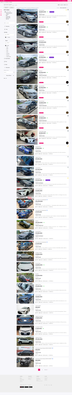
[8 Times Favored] (36, 25)
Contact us (29, 378)
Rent (7, 15)
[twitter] (46, 385)
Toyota (9, 37)
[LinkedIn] (49, 385)
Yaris (7, 47)
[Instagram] (44, 385)
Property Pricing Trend (22, 379)
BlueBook (21, 378)
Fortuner (7, 53)
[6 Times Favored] (36, 55)
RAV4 (7, 48)
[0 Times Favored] (32, 199)
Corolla (7, 45)
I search (7, 14)
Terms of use (46, 379)
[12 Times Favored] (36, 10)
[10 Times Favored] (32, 146)
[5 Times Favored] (36, 40)
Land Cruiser (8, 56)
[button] (36, 16)
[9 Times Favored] (32, 284)
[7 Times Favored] (32, 178)
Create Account (29, 379)
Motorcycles (8, 17)
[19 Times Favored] (32, 337)
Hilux (7, 50)
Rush (7, 51)
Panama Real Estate (38, 378)
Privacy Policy (46, 378)
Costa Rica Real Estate (38, 379)
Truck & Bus (8, 16)
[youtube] (51, 385)
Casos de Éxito (21, 381)
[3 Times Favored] (36, 70)
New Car (7, 18)
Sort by (58, 7)
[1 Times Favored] (32, 252)
